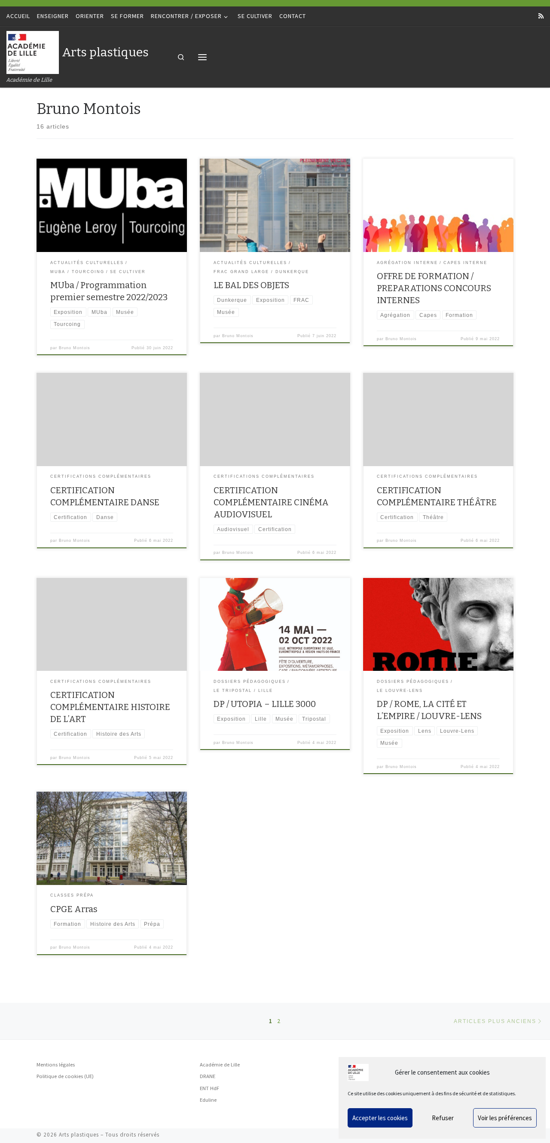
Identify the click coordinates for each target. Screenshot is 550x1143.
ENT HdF (209, 1088)
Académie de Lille (220, 1064)
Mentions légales (56, 1064)
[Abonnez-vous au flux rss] (541, 16)
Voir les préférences (505, 1118)
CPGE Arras (74, 909)
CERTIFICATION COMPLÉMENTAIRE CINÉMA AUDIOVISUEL (271, 502)
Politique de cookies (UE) (65, 1076)
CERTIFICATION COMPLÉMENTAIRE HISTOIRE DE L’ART (110, 707)
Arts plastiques (79, 1134)
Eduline (208, 1100)
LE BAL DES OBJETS (251, 285)
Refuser (443, 1118)
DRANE (207, 1076)
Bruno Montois (74, 348)
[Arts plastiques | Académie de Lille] (32, 51)
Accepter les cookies (380, 1118)
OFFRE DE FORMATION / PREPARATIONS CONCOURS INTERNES (434, 288)
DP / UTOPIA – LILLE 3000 (265, 704)
